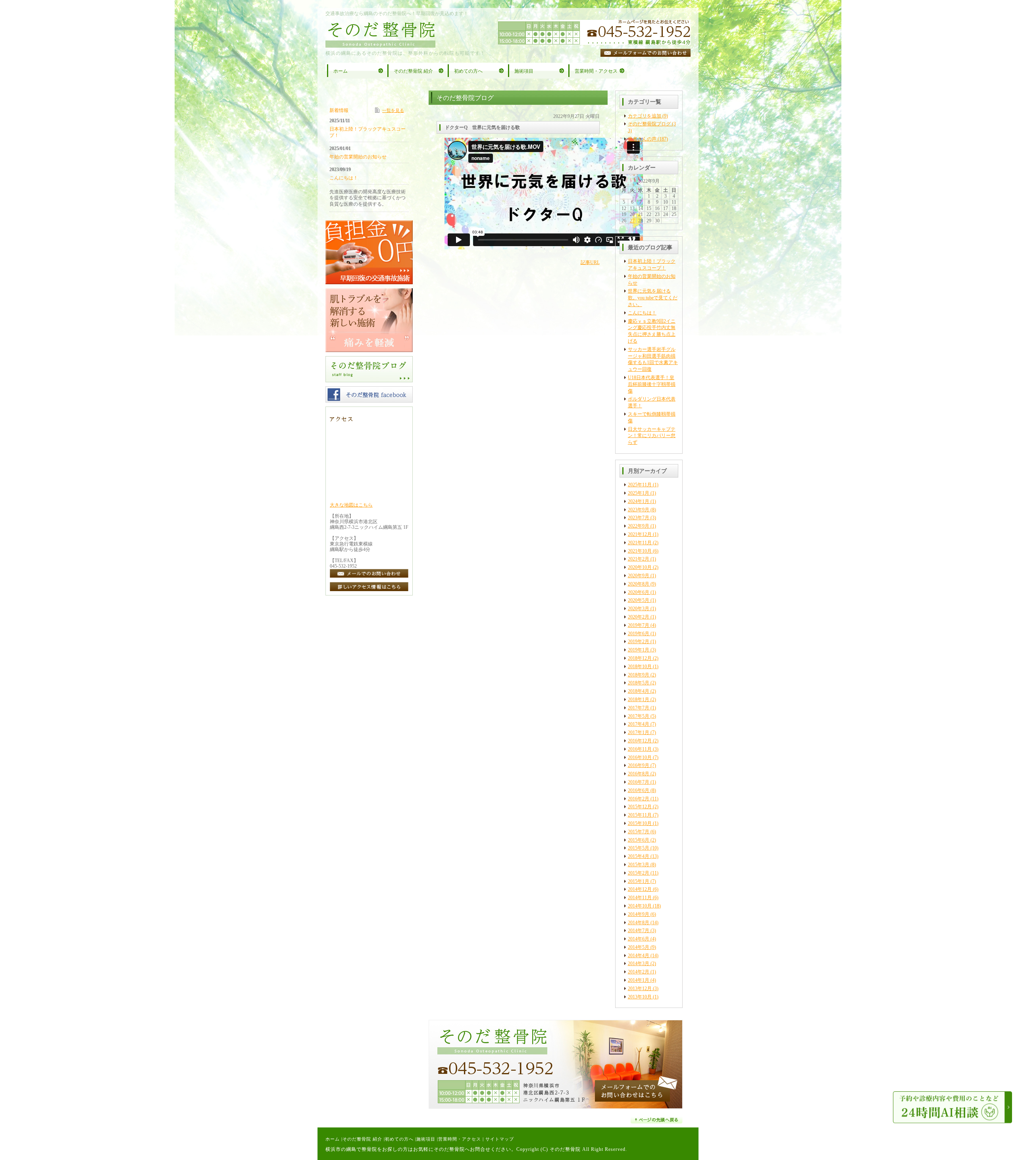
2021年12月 (640, 534)
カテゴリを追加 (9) (648, 116)
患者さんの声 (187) (648, 139)
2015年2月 (638, 873)
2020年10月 (640, 567)
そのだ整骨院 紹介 (362, 1139)
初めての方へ (399, 1139)
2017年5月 (638, 716)
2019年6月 (638, 633)
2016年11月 (640, 749)
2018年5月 (638, 683)
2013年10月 (640, 997)
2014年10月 (640, 906)
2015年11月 (640, 815)
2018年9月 (638, 675)
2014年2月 (638, 972)
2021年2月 (638, 559)
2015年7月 (638, 831)
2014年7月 (638, 930)
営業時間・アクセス (459, 1139)
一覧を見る (393, 110)
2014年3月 (638, 963)
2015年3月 (638, 864)
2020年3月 (638, 608)
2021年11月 (640, 542)
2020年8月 (638, 584)
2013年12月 (640, 988)
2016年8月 (638, 774)
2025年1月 (638, 493)
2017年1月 (638, 732)
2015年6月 (638, 840)
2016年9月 (638, 765)
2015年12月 (640, 806)
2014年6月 (638, 939)
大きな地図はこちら (351, 505)
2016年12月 (640, 741)
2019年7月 (638, 625)
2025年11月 (640, 485)
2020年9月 (638, 575)
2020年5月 (638, 600)
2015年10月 (640, 823)
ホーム (332, 1139)
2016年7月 (638, 782)
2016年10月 (640, 757)
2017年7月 (638, 708)
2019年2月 (638, 641)
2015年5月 (638, 848)
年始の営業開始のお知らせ (358, 157)
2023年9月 (638, 510)
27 (632, 221)
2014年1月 (638, 980)
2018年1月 (638, 699)
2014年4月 (638, 955)
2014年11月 (640, 897)
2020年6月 (638, 592)
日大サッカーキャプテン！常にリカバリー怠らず (651, 435)
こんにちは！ (642, 313)
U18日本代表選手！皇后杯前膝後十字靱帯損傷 (651, 384)
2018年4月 (638, 691)
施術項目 (425, 1139)
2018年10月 (640, 666)
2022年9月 (638, 526)
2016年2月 (638, 799)
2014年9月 (638, 914)
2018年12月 (640, 658)
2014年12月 (640, 889)
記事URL (590, 262)
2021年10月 (640, 551)
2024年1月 (638, 501)
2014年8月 (638, 922)
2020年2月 (638, 617)
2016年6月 (638, 790)
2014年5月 (638, 947)
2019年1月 (638, 650)
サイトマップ (499, 1139)
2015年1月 (638, 881)
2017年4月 (638, 724)
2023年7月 (638, 517)
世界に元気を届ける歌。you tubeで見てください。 (652, 297)
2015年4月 (638, 856)
